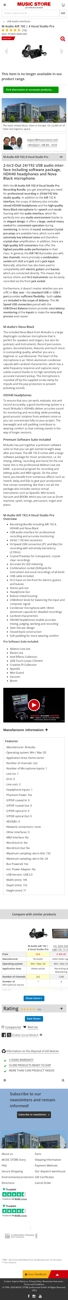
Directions (8, 1183)
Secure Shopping (12, 1171)
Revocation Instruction (53, 1281)
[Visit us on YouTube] (40, 1296)
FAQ (4, 1165)
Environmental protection (18, 1177)
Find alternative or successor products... (29, 89)
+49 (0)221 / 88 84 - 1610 (42, 145)
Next (61, 51)
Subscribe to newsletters (32, 1114)
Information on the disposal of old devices (32, 1051)
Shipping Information (48, 1160)
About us (7, 1154)
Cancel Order (43, 1183)
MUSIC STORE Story (14, 1160)
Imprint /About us (20, 1281)
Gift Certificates (44, 1177)
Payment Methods (46, 1165)
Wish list (33, 1027)
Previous (6, 51)
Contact (7, 1281)
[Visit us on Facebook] (28, 1296)
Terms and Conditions (34, 1284)
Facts (38, 1154)
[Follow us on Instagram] (34, 1296)
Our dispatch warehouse (50, 1171)
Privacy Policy (35, 1281)
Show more (33, 998)
